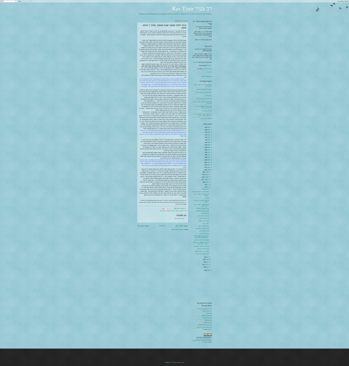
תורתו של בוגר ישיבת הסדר (202, 254)
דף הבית (162, 226)
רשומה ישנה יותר (143, 226)
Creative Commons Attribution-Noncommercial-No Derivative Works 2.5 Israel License (202, 340)
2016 (208, 152)
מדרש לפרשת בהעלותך (203, 249)
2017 (208, 149)
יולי (207, 184)
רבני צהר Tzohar (207, 322)
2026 (208, 127)
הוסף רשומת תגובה (179, 218)
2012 (208, 162)
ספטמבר (206, 179)
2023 (208, 135)
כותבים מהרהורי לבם (203, 226)
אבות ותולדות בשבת (204, 218)
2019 (208, 144)
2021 (208, 140)
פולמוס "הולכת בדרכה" (206, 118)
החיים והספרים (205, 189)
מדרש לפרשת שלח (204, 231)
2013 (208, 160)
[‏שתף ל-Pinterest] (162, 208)
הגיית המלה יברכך (204, 233)
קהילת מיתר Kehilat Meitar (205, 325)
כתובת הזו (202, 31)
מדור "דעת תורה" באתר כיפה (204, 308)
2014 (208, 157)
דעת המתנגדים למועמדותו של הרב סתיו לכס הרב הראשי (203, 107)
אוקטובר (206, 177)
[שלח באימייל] (169, 208)
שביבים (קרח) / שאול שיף (202, 211)
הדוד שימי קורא (205, 213)
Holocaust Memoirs (207, 315)
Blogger (167, 362)
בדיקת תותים (208, 95)
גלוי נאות (209, 72)
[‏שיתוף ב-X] (166, 208)
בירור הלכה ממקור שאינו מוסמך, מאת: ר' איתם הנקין (201, 243)
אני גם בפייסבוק (208, 68)
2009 (208, 170)
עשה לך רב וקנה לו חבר (203, 216)
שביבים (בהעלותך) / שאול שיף (201, 246)
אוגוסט (206, 182)
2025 (208, 129)
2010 (208, 167)
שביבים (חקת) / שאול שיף (202, 208)
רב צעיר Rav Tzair (192, 8)
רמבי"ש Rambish (207, 329)
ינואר (207, 267)
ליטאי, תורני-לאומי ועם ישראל (201, 240)
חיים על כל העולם (207, 311)
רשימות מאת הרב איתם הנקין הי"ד (203, 92)
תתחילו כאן (196, 62)
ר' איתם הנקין (163, 211)
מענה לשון (209, 313)
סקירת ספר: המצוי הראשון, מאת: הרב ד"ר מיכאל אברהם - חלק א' (202, 114)
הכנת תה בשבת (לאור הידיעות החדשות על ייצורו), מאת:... (201, 236)
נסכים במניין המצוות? (203, 221)
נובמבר (206, 174)
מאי (207, 257)
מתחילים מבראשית (207, 111)
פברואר (206, 264)
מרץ (207, 262)
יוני (207, 187)
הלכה (176, 211)
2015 (208, 155)
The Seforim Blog (207, 318)
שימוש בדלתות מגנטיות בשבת (204, 89)
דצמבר (206, 172)
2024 (208, 132)
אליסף (207, 198)
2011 (208, 165)
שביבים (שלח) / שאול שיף (202, 228)
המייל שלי (209, 65)
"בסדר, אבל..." (205, 223)
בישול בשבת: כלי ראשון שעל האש (200, 191)
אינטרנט (181, 211)
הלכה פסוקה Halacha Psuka (204, 327)
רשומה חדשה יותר (181, 226)
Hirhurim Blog (208, 320)
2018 (208, 147)
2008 (208, 270)
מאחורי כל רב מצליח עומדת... (201, 251)
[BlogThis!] (167, 208)
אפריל (206, 259)
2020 (208, 142)
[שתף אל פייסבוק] (164, 208)
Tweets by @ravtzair (206, 76)
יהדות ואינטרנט (171, 211)
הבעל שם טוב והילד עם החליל (204, 98)
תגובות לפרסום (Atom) (177, 229)
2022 (208, 137)
